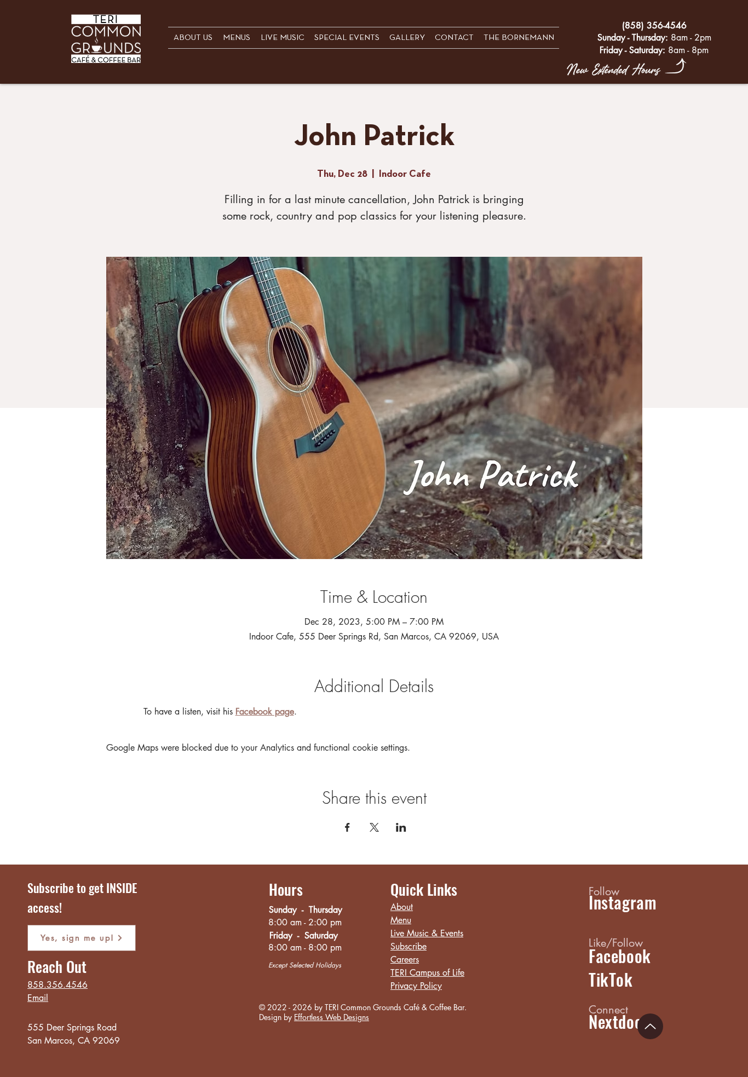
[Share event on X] (374, 827)
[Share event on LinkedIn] (401, 827)
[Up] (650, 1026)
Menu (400, 920)
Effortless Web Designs (331, 1017)
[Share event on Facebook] (347, 827)
